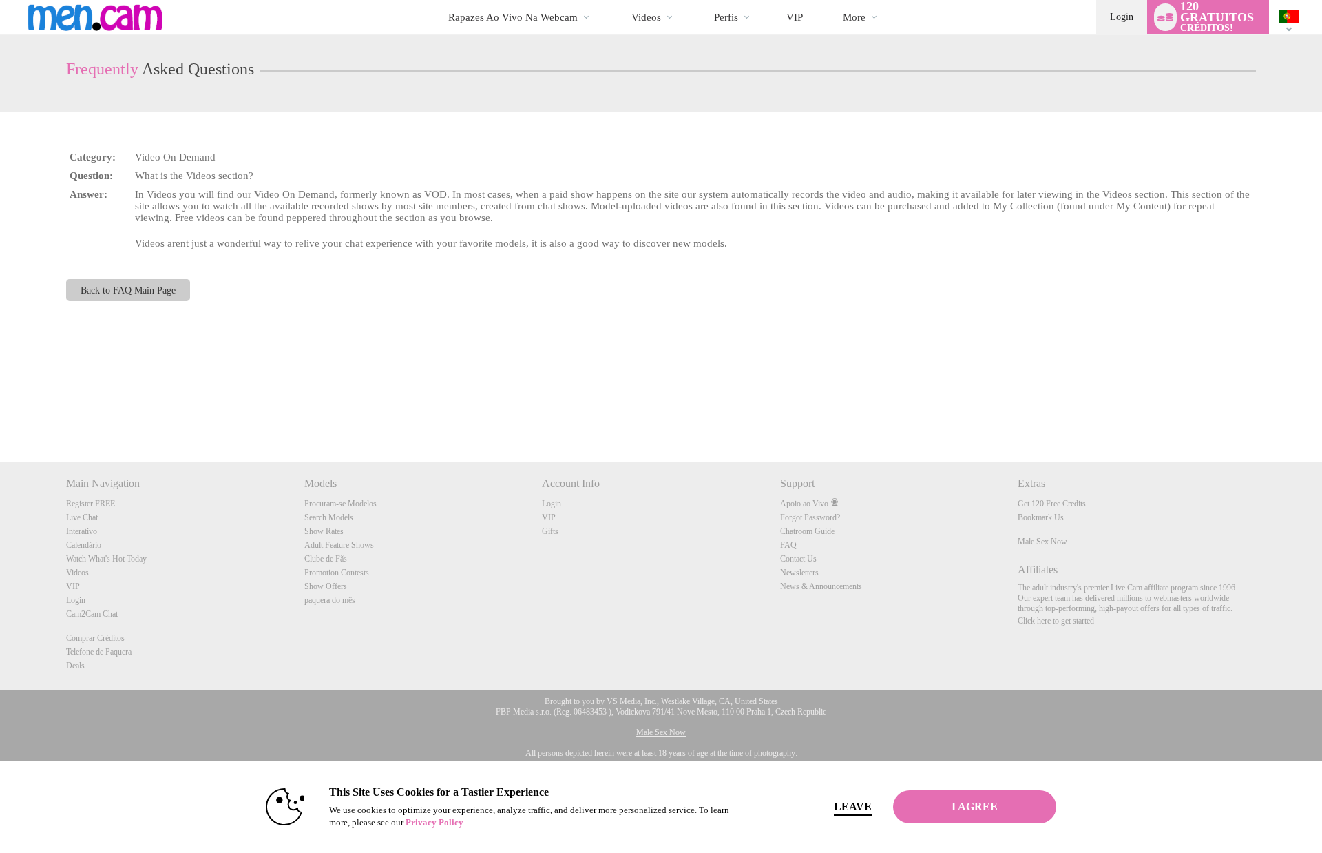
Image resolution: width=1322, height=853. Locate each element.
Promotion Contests (336, 572)
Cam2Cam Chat (92, 614)
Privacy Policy (434, 822)
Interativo (81, 531)
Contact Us (798, 559)
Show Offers (325, 586)
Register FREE (90, 503)
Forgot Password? (810, 517)
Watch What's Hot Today (106, 559)
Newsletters (799, 572)
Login (1121, 17)
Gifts (550, 531)
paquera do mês (329, 600)
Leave (853, 806)
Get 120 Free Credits (1052, 503)
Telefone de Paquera (99, 652)
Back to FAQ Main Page (128, 290)
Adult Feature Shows (339, 545)
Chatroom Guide (807, 531)
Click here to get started (1056, 621)
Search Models (328, 517)
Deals (75, 665)
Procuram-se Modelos (340, 503)
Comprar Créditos (95, 638)
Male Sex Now (1042, 541)
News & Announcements (821, 586)
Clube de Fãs (325, 559)
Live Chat (82, 517)
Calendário (83, 545)
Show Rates (324, 531)
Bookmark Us (1041, 517)
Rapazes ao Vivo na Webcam (513, 17)
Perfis (726, 17)
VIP (794, 17)
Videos (646, 17)
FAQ (788, 545)
